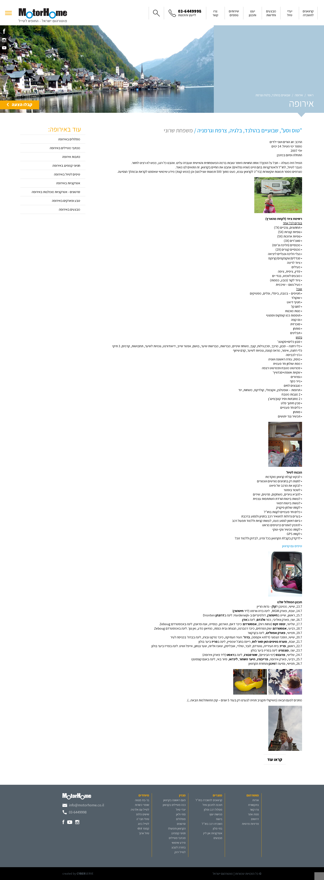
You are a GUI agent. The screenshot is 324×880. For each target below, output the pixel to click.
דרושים (255, 819)
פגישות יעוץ (215, 814)
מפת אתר (253, 814)
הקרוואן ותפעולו (177, 828)
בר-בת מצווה (142, 800)
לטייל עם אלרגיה (140, 809)
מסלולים (181, 819)
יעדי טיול (181, 809)
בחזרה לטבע (179, 847)
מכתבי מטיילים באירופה (65, 148)
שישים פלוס (142, 814)
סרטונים (181, 824)
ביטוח (219, 819)
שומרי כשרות (142, 805)
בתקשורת (253, 805)
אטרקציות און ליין (212, 833)
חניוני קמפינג (178, 833)
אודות (255, 800)
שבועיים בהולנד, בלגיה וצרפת (272, 95)
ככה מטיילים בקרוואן (174, 805)
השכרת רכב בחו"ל (212, 824)
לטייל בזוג (143, 824)
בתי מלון (217, 828)
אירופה (299, 95)
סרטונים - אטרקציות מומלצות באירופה (56, 192)
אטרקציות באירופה (68, 183)
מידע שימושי (179, 843)
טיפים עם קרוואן (292, 546)
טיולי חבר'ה (143, 819)
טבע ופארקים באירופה (66, 200)
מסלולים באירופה (69, 139)
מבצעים (217, 838)
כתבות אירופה (71, 157)
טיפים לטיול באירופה (67, 174)
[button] (8, 12)
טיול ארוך (144, 833)
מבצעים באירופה (69, 209)
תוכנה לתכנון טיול (212, 805)
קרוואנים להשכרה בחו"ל (209, 800)
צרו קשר (254, 809)
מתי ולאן (181, 814)
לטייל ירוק (180, 852)
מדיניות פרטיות (250, 824)
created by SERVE (77, 873)
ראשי (310, 95)
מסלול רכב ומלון (213, 809)
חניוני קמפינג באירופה (66, 165)
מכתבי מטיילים (177, 838)
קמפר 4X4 (143, 828)
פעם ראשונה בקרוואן (174, 800)
